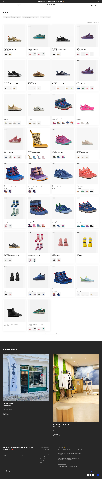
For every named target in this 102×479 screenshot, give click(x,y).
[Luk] (98, 440)
